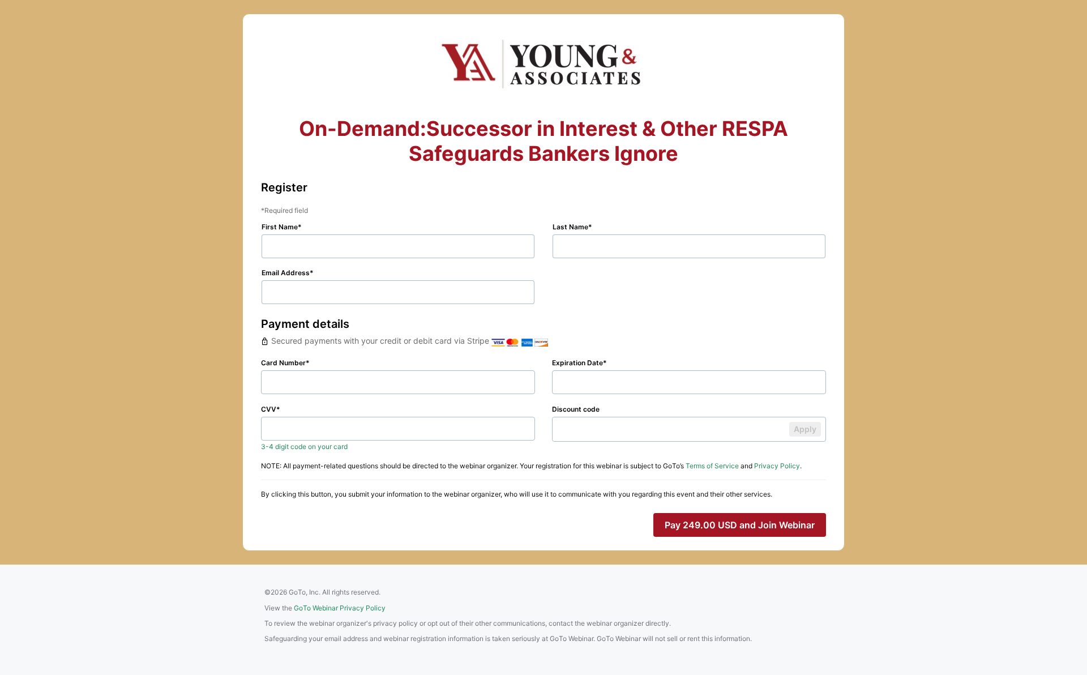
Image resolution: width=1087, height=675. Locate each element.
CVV (268, 409)
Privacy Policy (777, 466)
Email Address (286, 272)
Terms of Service (712, 466)
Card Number (283, 362)
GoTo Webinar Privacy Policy (340, 608)
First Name (280, 227)
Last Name (570, 227)
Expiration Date (577, 362)
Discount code (576, 409)
